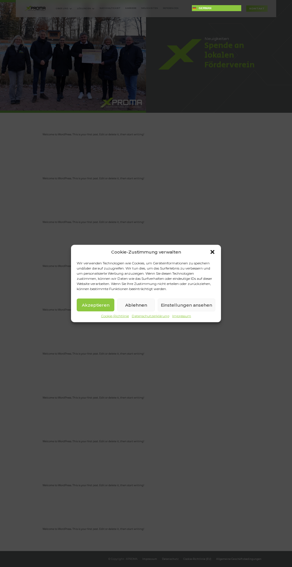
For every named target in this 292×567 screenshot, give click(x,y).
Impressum (181, 316)
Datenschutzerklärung (150, 316)
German (205, 8)
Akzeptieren (96, 304)
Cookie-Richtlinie (115, 316)
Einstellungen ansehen (186, 304)
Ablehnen (136, 304)
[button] (212, 252)
